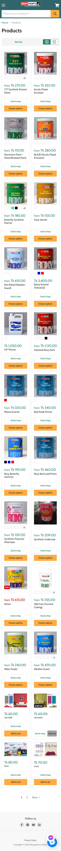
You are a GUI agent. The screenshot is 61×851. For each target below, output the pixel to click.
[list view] (54, 41)
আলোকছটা (38, 717)
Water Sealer (11, 669)
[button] (51, 837)
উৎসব (6, 766)
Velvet (7, 604)
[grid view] (47, 41)
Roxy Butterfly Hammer (11, 475)
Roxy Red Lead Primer (45, 473)
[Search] (55, 13)
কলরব (36, 766)
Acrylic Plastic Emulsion (41, 91)
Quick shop (16, 101)
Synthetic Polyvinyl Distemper (14, 540)
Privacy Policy (30, 840)
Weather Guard (41, 669)
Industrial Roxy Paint (44, 350)
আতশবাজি (8, 717)
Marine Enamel (12, 411)
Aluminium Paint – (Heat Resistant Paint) (15, 156)
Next (35, 797)
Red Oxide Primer (43, 411)
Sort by (18, 42)
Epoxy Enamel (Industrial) (41, 286)
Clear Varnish (40, 219)
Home (5, 22)
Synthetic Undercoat (44, 539)
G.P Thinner (10, 349)
